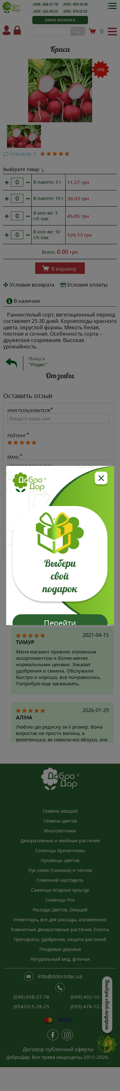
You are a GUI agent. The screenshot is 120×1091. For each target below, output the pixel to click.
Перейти (60, 622)
